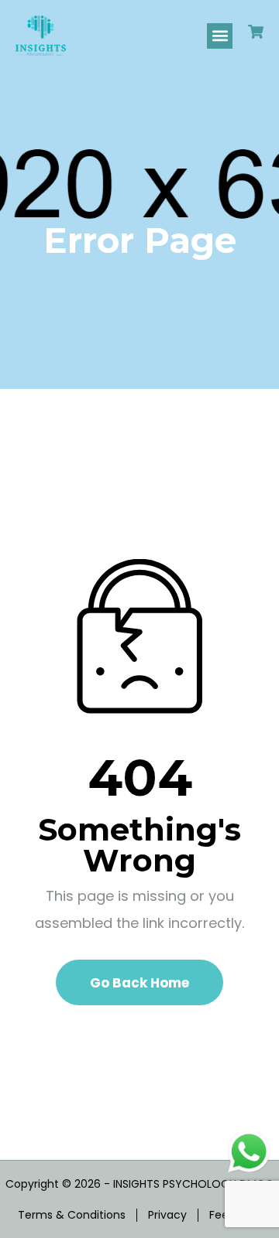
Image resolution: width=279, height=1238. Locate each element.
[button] (219, 36)
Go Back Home (139, 983)
